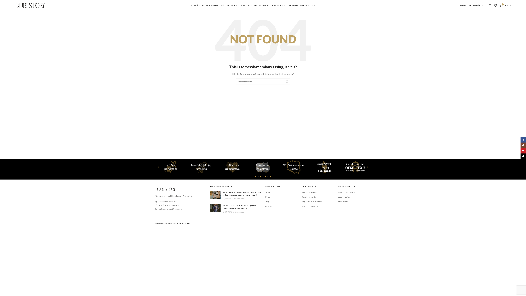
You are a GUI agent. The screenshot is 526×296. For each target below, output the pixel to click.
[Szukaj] (490, 5)
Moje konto (343, 201)
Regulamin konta (309, 197)
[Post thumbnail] (215, 195)
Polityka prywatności (310, 206)
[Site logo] (30, 5)
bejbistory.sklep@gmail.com (170, 209)
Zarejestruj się (344, 197)
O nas (267, 197)
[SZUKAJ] (287, 82)
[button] (158, 167)
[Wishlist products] (495, 5)
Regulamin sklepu (309, 192)
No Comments (238, 199)
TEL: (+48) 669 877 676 (169, 205)
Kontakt (268, 206)
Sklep (267, 192)
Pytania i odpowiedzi (346, 192)
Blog (267, 201)
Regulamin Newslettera (312, 201)
